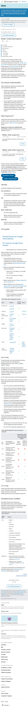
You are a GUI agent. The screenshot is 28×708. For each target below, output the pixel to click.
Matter (3, 6)
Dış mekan (3, 661)
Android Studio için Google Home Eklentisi (12, 238)
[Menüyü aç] (2, 1)
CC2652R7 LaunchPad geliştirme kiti (12, 351)
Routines (16, 559)
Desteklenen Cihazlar (8, 175)
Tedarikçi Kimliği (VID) (21, 280)
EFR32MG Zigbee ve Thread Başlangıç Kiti (12, 336)
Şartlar (2, 701)
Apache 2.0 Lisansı (20, 592)
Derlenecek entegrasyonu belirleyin (9, 623)
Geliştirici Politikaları (6, 681)
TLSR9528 (12, 342)
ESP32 (11, 311)
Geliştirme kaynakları (6, 672)
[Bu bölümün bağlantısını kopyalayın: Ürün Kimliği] (9, 486)
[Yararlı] (13, 32)
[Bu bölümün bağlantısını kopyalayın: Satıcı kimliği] (10, 357)
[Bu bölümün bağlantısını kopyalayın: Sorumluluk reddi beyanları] (22, 83)
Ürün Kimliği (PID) (9, 282)
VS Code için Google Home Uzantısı (13, 244)
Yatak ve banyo (4, 659)
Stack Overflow (4, 693)
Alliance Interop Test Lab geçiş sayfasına (15, 13)
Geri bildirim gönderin (8, 35)
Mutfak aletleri (4, 657)
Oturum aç (24, 1)
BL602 (11, 306)
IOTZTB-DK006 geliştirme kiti (13, 320)
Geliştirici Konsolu (5, 687)
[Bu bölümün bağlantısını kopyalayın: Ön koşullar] (10, 229)
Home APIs (3, 633)
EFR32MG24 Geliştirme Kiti (12, 330)
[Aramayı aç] (20, 1)
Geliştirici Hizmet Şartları (7, 678)
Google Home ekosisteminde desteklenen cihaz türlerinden (15, 286)
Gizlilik (6, 701)
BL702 (11, 309)
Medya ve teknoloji (5, 652)
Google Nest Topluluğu (6, 695)
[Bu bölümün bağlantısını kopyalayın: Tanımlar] (8, 185)
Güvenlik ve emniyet (6, 649)
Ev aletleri (3, 654)
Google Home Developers (6, 29)
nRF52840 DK (12, 315)
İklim (2, 647)
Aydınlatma (3, 644)
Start (22, 144)
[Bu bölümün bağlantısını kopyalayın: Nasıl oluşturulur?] (15, 116)
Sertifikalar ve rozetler (6, 667)
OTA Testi (24, 311)
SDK (12, 123)
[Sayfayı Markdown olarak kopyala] (7, 41)
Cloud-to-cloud (4, 611)
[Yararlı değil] (15, 32)
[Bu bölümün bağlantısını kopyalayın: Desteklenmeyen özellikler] (21, 499)
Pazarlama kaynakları (6, 670)
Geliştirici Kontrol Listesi (10, 178)
